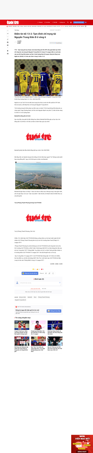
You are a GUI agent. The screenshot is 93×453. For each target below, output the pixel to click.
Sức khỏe (74, 26)
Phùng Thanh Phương (43, 297)
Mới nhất (10, 26)
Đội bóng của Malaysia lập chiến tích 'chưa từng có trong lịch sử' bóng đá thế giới (21, 349)
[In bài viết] (8, 54)
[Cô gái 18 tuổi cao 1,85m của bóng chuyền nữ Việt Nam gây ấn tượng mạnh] (21, 325)
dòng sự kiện (22, 297)
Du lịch (45, 26)
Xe (42, 26)
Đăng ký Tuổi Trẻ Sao (78, 22)
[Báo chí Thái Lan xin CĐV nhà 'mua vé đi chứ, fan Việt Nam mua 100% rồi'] (55, 341)
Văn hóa (54, 26)
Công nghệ (39, 26)
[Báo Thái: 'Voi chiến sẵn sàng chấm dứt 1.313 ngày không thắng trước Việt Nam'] (38, 341)
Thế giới (25, 26)
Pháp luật (29, 26)
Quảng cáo (62, 22)
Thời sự (21, 26)
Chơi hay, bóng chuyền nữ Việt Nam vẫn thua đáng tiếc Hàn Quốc (55, 332)
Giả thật (78, 26)
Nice (35, 297)
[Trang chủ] (7, 26)
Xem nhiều (15, 26)
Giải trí (58, 26)
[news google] (55, 43)
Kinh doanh (34, 26)
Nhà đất (70, 26)
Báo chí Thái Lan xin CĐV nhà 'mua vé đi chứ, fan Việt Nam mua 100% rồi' (55, 348)
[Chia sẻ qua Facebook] (46, 273)
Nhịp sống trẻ (50, 26)
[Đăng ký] (54, 311)
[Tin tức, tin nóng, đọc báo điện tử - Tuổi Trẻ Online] (13, 22)
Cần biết (55, 22)
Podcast (41, 22)
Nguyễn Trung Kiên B (20, 300)
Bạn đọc (82, 26)
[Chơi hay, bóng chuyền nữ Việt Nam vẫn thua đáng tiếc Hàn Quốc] (55, 325)
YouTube (48, 22)
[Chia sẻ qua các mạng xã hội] (53, 273)
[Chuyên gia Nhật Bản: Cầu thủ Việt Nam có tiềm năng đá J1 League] (38, 325)
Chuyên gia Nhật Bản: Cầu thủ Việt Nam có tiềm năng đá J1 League (38, 332)
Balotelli (30, 297)
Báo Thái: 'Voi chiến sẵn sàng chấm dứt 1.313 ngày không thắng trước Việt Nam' (38, 349)
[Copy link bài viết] (49, 273)
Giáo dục (66, 26)
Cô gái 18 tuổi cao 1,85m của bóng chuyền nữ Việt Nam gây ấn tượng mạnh (20, 332)
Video (18, 26)
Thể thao (62, 26)
